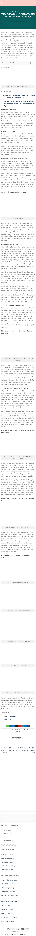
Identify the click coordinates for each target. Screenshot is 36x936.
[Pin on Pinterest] (19, 726)
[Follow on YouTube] (14, 844)
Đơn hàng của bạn (7, 862)
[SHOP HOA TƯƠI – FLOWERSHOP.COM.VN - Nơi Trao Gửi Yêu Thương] (18, 2)
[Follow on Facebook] (2, 844)
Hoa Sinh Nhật (6, 906)
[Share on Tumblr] (28, 726)
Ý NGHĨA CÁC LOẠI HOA (18, 11)
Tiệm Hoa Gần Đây (8, 921)
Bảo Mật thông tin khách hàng (11, 895)
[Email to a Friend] (16, 726)
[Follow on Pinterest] (11, 844)
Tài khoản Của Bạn (8, 854)
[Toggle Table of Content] (31, 63)
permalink (17, 731)
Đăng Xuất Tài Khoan (8, 858)
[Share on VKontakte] (22, 726)
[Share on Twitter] (13, 726)
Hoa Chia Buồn (7, 913)
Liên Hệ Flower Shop (8, 884)
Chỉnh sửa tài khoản (8, 869)
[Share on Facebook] (10, 726)
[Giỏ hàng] (33, 3)
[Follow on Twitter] (8, 844)
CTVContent (24, 21)
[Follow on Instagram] (5, 844)
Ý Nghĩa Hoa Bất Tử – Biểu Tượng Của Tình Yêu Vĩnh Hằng (26, 750)
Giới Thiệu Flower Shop (9, 880)
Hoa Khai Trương (7, 909)
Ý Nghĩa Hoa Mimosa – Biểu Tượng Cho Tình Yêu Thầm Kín (9, 750)
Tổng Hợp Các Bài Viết (9, 917)
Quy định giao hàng (8, 888)
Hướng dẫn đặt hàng (8, 891)
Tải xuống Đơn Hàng (8, 866)
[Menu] (2, 3)
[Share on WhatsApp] (7, 726)
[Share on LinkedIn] (25, 726)
